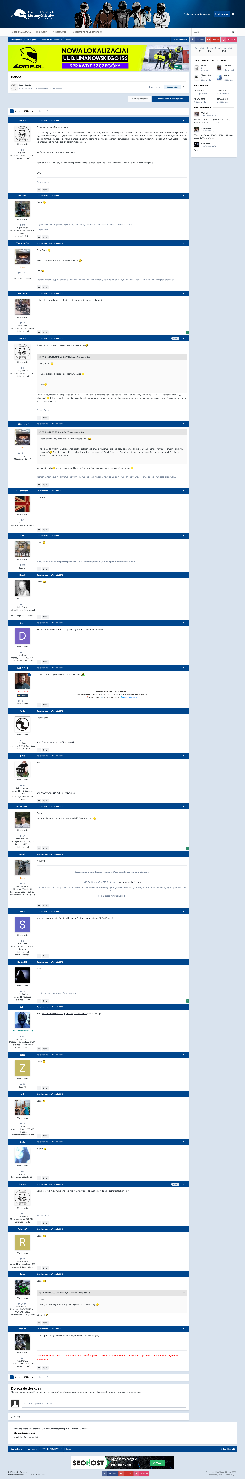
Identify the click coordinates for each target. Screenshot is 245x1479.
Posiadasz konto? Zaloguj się (197, 14)
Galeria (43, 32)
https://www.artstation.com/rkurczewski (55, 742)
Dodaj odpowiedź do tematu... (40, 1403)
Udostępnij (155, 87)
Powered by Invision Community (221, 1475)
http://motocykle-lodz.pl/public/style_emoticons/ (66, 629)
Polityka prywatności (16, 1475)
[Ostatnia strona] (33, 111)
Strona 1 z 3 (44, 111)
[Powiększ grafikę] (44, 202)
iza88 (226, 75)
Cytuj (45, 190)
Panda (203, 65)
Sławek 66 (206, 75)
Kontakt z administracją (88, 32)
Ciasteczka (40, 1475)
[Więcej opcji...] (184, 120)
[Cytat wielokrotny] (39, 190)
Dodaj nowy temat (139, 98)
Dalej (26, 111)
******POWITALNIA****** (50, 88)
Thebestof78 (229, 65)
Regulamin (61, 32)
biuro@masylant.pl (111, 697)
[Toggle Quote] (40, 357)
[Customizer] (234, 14)
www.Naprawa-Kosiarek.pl (129, 882)
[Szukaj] (233, 32)
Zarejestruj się (221, 14)
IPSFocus (23, 1472)
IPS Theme (12, 1472)
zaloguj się (100, 1392)
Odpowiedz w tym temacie (170, 98)
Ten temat (222, 32)
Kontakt (31, 1475)
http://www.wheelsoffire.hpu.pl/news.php (56, 793)
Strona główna (22, 32)
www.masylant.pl (130, 697)
